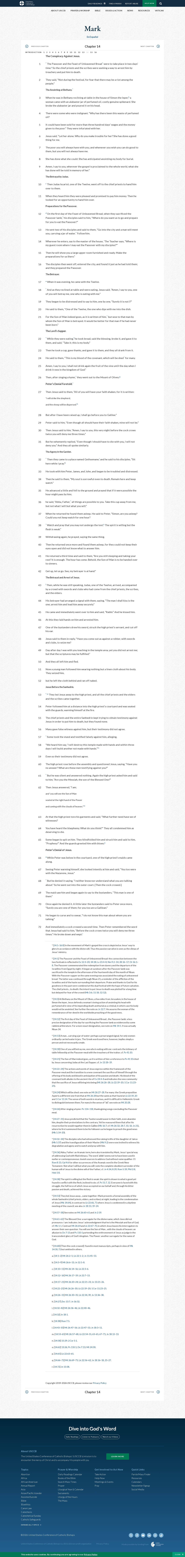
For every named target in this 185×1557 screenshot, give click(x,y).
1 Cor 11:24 (61, 1099)
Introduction (33, 52)
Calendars (137, 1481)
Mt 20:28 (125, 1102)
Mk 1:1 (58, 1225)
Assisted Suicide (29, 1497)
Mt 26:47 (68, 1327)
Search (160, 3)
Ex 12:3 (82, 962)
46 (76, 1308)
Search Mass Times (67, 1481)
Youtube (143, 1535)
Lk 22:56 (83, 1360)
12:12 (102, 992)
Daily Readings (95, 4)
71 (96, 1202)
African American (29, 1481)
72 (59, 1249)
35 (76, 1295)
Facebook (137, 1535)
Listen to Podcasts (90, 1437)
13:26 (64, 1347)
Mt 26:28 (91, 1095)
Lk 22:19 (115, 1082)
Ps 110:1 (78, 1232)
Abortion (25, 1474)
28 (109, 1082)
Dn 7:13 (66, 1232)
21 (62, 1282)
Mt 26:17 (69, 1275)
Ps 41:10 (128, 1052)
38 (102, 1295)
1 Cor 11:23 (130, 1082)
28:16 (122, 962)
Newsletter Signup (141, 1485)
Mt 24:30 (90, 1347)
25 (53, 1085)
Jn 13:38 (65, 1366)
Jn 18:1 (64, 1314)
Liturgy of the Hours (67, 1497)
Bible (23, 1500)
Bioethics (25, 1504)
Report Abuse (131, 4)
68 (77, 1334)
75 (76, 1360)
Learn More (117, 1456)
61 (88, 1212)
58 (62, 1212)
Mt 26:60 (81, 1212)
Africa (24, 1478)
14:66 (57, 1360)
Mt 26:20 (69, 1282)
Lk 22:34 (83, 1295)
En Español (92, 37)
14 (117, 962)
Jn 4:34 (107, 1169)
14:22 (56, 1068)
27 (109, 1360)
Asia (23, 1489)
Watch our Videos (110, 1437)
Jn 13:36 (96, 1295)
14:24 (56, 1092)
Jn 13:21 (96, 1282)
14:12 (56, 1019)
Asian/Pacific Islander (31, 1493)
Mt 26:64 (76, 1225)
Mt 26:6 (66, 1262)
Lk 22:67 (89, 1225)
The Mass (62, 1500)
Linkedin (149, 1535)
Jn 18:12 (110, 1334)
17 (127, 962)
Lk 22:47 (82, 1327)
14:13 (56, 1035)
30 (76, 1288)
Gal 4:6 (65, 1162)
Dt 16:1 (133, 962)
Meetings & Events (104, 1481)
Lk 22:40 (82, 1308)
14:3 (56, 999)
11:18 (96, 992)
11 (75, 52)
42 (62, 1308)
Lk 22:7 (82, 1275)
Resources (137, 1478)
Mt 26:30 (69, 1295)
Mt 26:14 (69, 1268)
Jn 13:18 (104, 1062)
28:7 (123, 1125)
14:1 (56, 945)
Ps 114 (85, 1109)
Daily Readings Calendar (105, 3)
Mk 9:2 (104, 1142)
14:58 (57, 1340)
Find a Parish (115, 4)
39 (89, 1295)
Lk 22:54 (83, 1334)
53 (95, 1255)
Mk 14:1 (117, 1025)
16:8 (61, 945)
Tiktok (161, 1535)
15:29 (64, 1340)
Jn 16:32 (75, 1301)
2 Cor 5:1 (72, 1340)
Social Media (138, 1489)
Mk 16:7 (103, 1125)
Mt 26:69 (69, 1360)
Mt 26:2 (66, 1255)
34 (62, 1139)
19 (110, 1062)
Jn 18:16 (96, 1360)
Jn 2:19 (97, 1212)
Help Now (149, 3)
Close (178, 1554)
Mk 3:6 (88, 992)
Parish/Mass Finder (141, 1474)
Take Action (100, 1474)
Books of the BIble (67, 1478)
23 (89, 1282)
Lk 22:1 (77, 1255)
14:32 (56, 1139)
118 (91, 1109)
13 (83, 52)
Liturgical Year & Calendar (71, 1489)
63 (93, 1334)
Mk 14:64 (65, 1202)
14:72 (57, 1366)
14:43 (57, 1327)
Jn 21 (135, 1125)
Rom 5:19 (122, 1169)
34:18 (93, 962)
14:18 (56, 1049)
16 (95, 52)
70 (96, 1225)
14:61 (56, 1219)
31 (62, 1119)
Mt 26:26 (101, 1082)
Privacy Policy (99, 1383)
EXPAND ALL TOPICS (30, 1525)
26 (102, 1282)
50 (62, 1327)
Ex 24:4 (98, 1079)
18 (102, 1360)
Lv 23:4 (100, 962)
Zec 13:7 (65, 1301)
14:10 (57, 1268)
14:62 (57, 1347)
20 (88, 962)
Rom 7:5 (65, 1321)
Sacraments (63, 1493)
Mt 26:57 (70, 1334)
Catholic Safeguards (31, 1519)
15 (91, 52)
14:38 (56, 1179)
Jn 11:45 (88, 1255)
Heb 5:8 (56, 1172)
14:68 (56, 1245)
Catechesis (26, 1512)
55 (90, 1334)
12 (79, 52)
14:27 (56, 1119)
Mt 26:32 (115, 1125)
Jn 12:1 (78, 1262)
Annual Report (28, 1485)
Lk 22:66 (89, 1202)
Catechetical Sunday (31, 1515)
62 (62, 1219)
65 (63, 1334)
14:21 (56, 1059)
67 (100, 1334)
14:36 (56, 1152)
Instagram (155, 1535)
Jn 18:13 (87, 1206)
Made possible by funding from (135, 1544)
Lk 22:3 (82, 1268)
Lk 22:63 (65, 1353)
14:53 (56, 1195)
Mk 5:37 (56, 1142)
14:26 (56, 1109)
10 (71, 52)
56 (76, 1327)
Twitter (131, 1535)
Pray (97, 1485)
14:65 (57, 1353)
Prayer (61, 1485)
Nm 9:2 (111, 962)
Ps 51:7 (103, 1182)
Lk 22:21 (83, 1282)
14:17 (57, 1282)
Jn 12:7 (101, 1009)
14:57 (56, 1212)
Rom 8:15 (56, 1162)
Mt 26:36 (68, 1308)
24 (62, 1068)
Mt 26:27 (96, 1092)
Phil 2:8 (131, 1169)
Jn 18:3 (94, 1327)
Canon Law (26, 1508)
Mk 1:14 (56, 1132)
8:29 (114, 1169)
